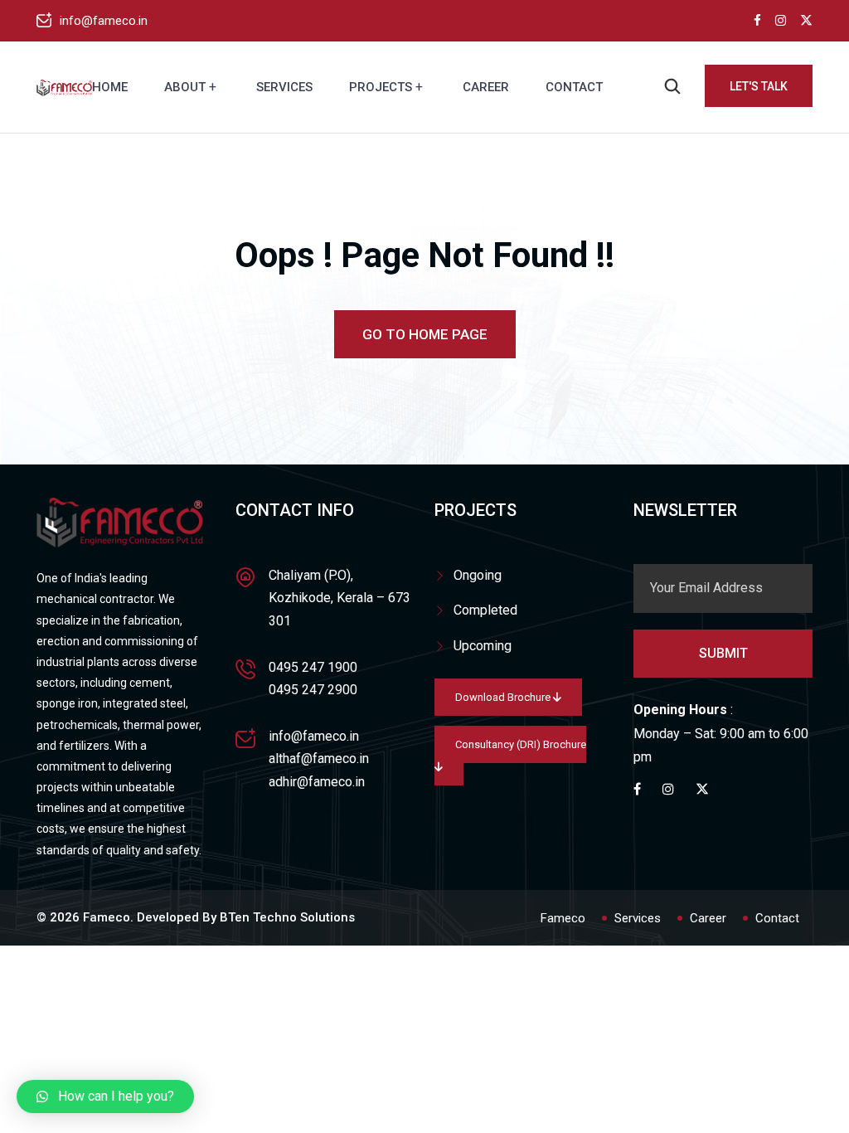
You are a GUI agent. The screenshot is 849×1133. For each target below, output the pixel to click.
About (185, 87)
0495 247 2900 (313, 690)
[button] (105, 1096)
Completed (485, 610)
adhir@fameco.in (317, 782)
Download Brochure (504, 697)
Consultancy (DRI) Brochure (520, 744)
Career (486, 87)
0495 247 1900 (313, 667)
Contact (574, 87)
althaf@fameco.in (319, 758)
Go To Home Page (425, 334)
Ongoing (478, 575)
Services (284, 87)
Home (110, 87)
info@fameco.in (104, 20)
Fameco (563, 918)
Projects (380, 87)
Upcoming (483, 646)
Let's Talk (759, 86)
